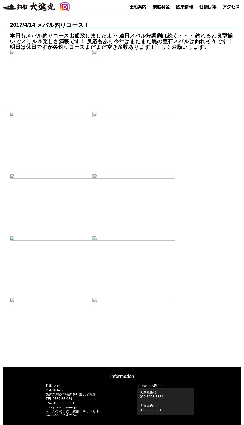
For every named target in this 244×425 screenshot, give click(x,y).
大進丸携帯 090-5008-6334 (151, 394)
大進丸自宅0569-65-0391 (150, 408)
